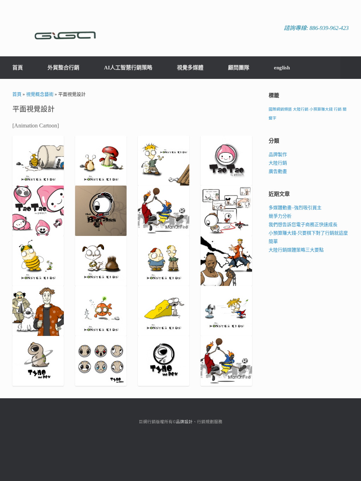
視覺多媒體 (190, 67)
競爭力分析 (280, 216)
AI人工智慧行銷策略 (128, 67)
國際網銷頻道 (280, 109)
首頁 (17, 67)
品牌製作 (278, 154)
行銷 (338, 109)
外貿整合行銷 (63, 67)
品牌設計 (184, 422)
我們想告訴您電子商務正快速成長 (303, 224)
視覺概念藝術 (40, 94)
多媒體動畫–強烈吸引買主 (295, 207)
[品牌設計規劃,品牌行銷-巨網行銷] (65, 28)
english (282, 67)
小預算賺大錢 (321, 109)
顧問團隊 (238, 67)
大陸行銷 (300, 109)
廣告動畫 (278, 171)
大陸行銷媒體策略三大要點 (296, 249)
